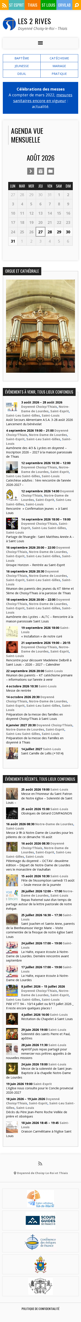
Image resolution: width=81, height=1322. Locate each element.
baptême (21, 58)
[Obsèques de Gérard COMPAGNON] (12, 817)
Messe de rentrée (18, 690)
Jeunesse (22, 66)
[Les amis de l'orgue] (40, 1292)
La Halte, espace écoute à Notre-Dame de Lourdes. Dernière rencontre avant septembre (37, 956)
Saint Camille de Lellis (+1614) (42, 753)
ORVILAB (64, 5)
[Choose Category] (50, 171)
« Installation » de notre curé (41, 636)
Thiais (32, 5)
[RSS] (4, 5)
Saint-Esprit (59, 411)
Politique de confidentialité (40, 1308)
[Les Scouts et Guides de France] (40, 1226)
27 (40, 231)
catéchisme (59, 58)
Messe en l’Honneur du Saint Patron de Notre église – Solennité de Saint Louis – (39, 798)
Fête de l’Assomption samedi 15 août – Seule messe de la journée (48, 882)
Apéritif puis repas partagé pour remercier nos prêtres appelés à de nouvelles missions (38, 1053)
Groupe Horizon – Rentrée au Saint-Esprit (35, 565)
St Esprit (16, 5)
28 (50, 231)
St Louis (48, 5)
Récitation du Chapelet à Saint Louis (47, 1019)
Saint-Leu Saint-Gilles (23, 415)
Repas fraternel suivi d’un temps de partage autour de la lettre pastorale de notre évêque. (39, 904)
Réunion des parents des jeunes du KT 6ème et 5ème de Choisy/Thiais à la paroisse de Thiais (40, 590)
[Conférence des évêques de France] (40, 1248)
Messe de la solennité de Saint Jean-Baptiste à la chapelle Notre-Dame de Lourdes (39, 1073)
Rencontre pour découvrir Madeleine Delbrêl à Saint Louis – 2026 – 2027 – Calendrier (38, 662)
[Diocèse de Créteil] (40, 1205)
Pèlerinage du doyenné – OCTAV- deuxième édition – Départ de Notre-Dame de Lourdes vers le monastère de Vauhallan (38, 865)
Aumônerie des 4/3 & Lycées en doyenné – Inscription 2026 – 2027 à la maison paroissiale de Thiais (39, 452)
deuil (21, 74)
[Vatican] (40, 1270)
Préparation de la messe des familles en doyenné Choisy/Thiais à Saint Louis (34, 716)
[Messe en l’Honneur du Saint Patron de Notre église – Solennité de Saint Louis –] (12, 797)
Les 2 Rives (34, 21)
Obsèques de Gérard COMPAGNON (46, 813)
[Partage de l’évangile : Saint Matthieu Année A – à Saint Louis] (12, 527)
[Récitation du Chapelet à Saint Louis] (12, 1022)
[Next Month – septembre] (30, 171)
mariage (59, 66)
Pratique (59, 74)
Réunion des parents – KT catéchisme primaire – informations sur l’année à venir (39, 677)
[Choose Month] (40, 171)
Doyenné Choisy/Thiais (39, 407)
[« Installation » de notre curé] (12, 636)
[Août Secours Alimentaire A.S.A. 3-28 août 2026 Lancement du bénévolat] (12, 410)
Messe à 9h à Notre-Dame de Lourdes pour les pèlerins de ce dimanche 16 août (39, 835)
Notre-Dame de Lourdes (45, 409)
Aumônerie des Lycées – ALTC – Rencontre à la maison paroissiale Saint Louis (39, 619)
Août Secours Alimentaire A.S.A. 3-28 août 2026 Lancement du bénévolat (39, 422)
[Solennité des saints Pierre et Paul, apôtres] (12, 1038)
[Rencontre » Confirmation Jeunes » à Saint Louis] (12, 499)
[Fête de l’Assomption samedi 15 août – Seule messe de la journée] (12, 884)
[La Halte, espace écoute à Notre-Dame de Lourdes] (12, 975)
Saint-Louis (51, 415)
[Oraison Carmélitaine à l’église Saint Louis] (12, 1131)
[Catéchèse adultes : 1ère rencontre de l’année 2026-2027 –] (12, 471)
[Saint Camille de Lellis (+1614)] (12, 757)
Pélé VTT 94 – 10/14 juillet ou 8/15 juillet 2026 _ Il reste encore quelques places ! (39, 1006)
